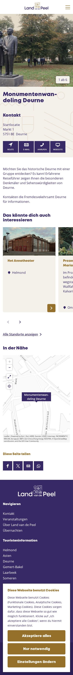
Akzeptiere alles (36, 636)
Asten (7, 556)
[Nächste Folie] (69, 50)
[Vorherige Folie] (4, 50)
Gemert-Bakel (13, 567)
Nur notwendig (36, 649)
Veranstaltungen (15, 519)
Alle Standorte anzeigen (20, 334)
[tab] (63, 79)
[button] (36, 399)
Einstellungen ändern (36, 662)
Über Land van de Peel (19, 525)
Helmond (10, 550)
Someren (9, 578)
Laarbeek (9, 572)
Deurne (8, 561)
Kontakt (8, 513)
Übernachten (12, 530)
